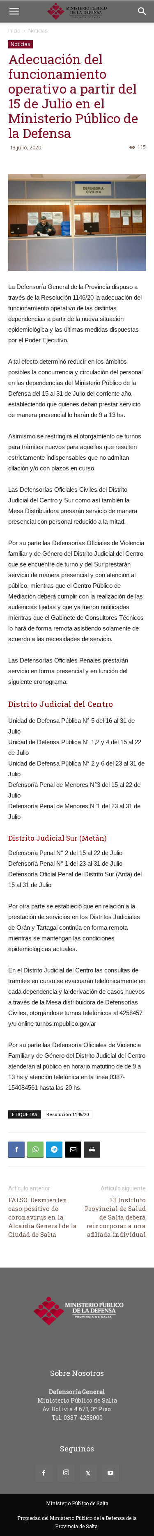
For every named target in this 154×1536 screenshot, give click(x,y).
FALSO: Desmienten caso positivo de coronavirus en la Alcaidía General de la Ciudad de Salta (42, 1217)
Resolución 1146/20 (67, 1114)
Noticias (37, 30)
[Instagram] (66, 1473)
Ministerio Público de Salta (77, 1503)
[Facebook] (44, 1473)
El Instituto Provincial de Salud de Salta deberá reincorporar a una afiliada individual (115, 1217)
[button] (142, 11)
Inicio (14, 30)
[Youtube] (110, 1473)
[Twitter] (88, 1473)
